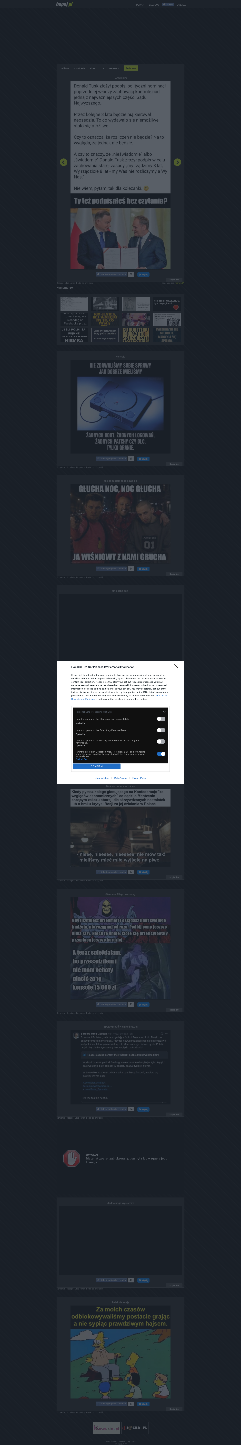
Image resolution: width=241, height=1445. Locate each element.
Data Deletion (102, 778)
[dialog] (120, 722)
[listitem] (120, 711)
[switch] (161, 719)
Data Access (120, 778)
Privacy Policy (139, 778)
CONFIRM (97, 766)
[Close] (177, 667)
